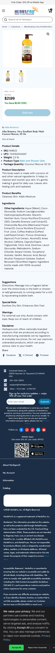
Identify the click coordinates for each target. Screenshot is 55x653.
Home (4, 27)
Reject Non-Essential (37, 647)
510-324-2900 (17, 380)
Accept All (16, 647)
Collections (15, 27)
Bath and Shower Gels (32, 160)
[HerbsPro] (27, 10)
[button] (50, 11)
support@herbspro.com (20, 384)
